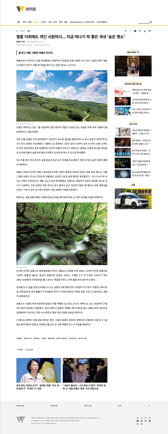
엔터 (30, 21)
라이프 (36, 21)
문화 (61, 21)
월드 (66, 21)
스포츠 (43, 21)
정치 (55, 21)
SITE (120, 406)
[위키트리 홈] (20, 11)
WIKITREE (20, 406)
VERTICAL (88, 406)
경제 (24, 21)
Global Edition (76, 21)
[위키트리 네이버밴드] (138, 423)
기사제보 (20, 349)
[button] (125, 31)
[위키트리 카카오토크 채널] (142, 420)
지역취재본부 (101, 21)
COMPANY (54, 406)
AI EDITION (89, 21)
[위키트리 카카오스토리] (138, 420)
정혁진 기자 (20, 41)
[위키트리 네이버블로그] (146, 420)
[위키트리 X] (142, 418)
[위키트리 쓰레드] (150, 418)
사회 (50, 21)
